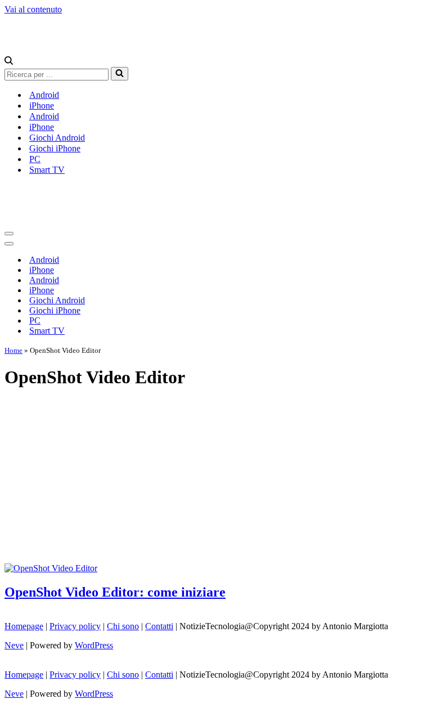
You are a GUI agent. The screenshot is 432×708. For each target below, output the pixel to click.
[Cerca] (8, 61)
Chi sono (123, 626)
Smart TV (47, 169)
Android (44, 95)
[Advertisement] (216, 479)
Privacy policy (75, 626)
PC (34, 159)
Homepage (23, 626)
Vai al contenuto (33, 9)
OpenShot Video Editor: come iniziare (115, 592)
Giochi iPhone (54, 148)
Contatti (159, 626)
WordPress (94, 645)
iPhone (41, 105)
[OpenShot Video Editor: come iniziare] (50, 568)
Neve (14, 645)
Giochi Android (57, 137)
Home (13, 350)
